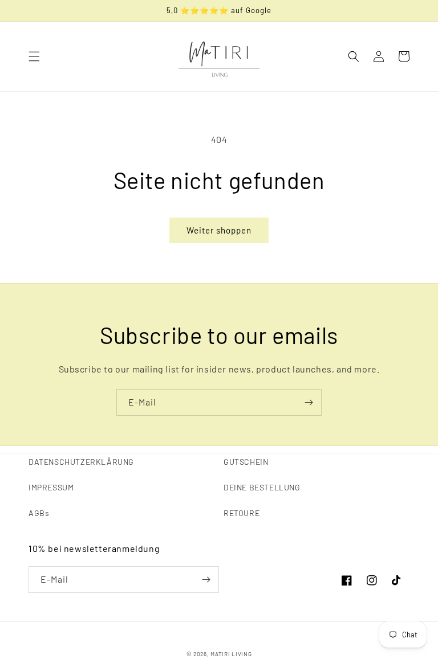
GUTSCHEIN (246, 461)
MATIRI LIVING (231, 653)
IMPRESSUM (51, 487)
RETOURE (241, 513)
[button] (34, 56)
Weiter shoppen (219, 230)
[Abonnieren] (308, 402)
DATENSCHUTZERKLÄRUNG (81, 461)
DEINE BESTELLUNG (262, 487)
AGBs (39, 513)
